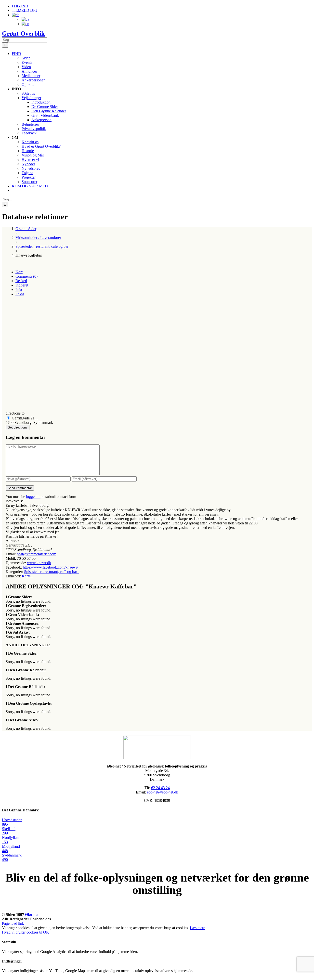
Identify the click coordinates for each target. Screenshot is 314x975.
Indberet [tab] (21, 285)
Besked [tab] (21, 281)
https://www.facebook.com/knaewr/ (50, 567)
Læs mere (197, 928)
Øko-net (32, 914)
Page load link (13, 923)
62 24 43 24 (160, 788)
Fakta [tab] (19, 294)
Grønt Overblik (23, 33)
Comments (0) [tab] (26, 276)
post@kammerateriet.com (36, 554)
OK (46, 932)
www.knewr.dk (39, 563)
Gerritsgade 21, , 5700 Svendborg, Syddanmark (29, 420)
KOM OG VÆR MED (157, 909)
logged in (33, 496)
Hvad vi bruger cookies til (22, 932)
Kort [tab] (19, 272)
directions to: (16, 413)
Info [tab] (18, 289)
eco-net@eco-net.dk (162, 792)
